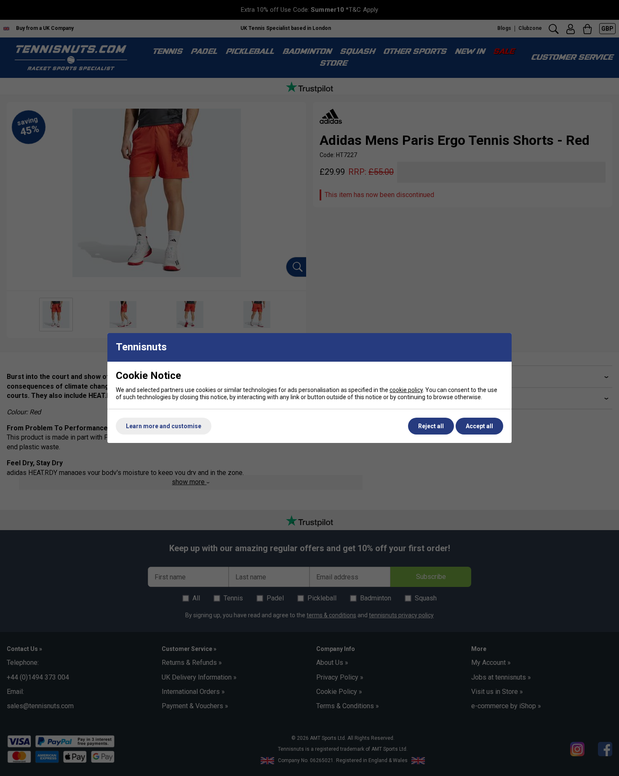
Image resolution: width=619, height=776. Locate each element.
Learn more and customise (163, 426)
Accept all (479, 426)
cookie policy (406, 390)
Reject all (431, 426)
